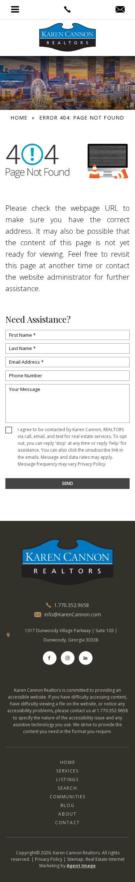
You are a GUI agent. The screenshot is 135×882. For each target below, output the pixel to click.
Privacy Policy (91, 464)
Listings (67, 779)
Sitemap (75, 859)
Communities (67, 797)
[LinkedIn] (86, 658)
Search (67, 788)
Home (67, 762)
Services (67, 771)
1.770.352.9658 (71, 605)
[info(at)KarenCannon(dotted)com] (120, 9)
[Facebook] (50, 658)
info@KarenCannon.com (72, 614)
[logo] (67, 562)
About (67, 814)
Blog (67, 805)
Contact (67, 823)
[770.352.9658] (67, 9)
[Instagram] (68, 658)
